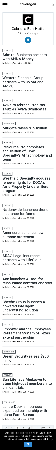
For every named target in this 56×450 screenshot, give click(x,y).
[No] (52, 439)
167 (42, 428)
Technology (9, 402)
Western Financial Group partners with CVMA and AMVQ (23, 82)
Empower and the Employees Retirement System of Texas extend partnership (26, 333)
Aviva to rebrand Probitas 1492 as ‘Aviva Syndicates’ (24, 107)
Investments (9, 124)
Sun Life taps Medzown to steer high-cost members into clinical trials (27, 383)
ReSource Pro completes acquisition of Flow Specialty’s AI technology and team (27, 153)
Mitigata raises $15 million (24, 128)
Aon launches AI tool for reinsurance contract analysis (27, 281)
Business (7, 50)
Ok (28, 444)
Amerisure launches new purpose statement (22, 235)
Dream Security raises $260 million (25, 358)
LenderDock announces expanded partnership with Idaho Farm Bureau (24, 410)
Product (7, 205)
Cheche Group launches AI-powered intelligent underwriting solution (25, 306)
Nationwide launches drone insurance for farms (25, 212)
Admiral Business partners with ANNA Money (24, 57)
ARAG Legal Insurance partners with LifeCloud (22, 258)
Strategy (7, 228)
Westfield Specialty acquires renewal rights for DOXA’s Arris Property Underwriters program (26, 184)
